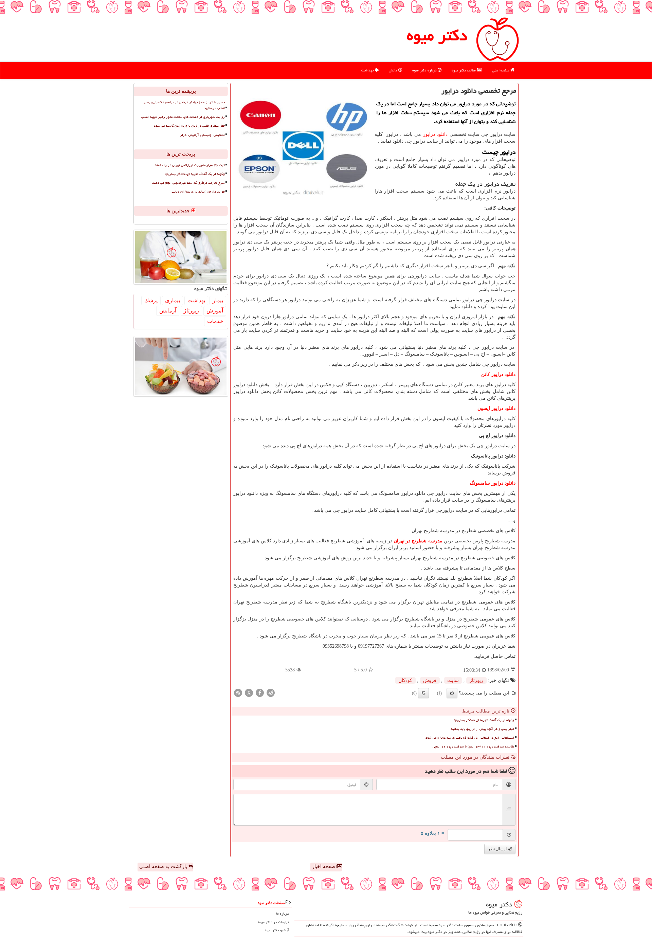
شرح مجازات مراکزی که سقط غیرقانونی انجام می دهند (188, 182)
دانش (393, 70)
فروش (429, 680)
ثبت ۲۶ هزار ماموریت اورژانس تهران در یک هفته (190, 165)
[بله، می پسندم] (452, 693)
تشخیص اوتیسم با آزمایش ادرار (202, 134)
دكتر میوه (436, 35)
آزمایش (167, 310)
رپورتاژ (476, 680)
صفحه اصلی (501, 70)
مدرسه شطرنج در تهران (418, 540)
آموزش (214, 310)
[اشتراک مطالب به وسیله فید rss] (238, 692)
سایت (453, 680)
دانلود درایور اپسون (496, 408)
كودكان (405, 680)
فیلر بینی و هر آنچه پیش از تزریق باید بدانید (482, 728)
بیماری (172, 300)
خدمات (215, 321)
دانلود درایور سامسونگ (492, 483)
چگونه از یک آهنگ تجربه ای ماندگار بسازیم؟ (484, 720)
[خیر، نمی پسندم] (423, 693)
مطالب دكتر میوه (464, 70)
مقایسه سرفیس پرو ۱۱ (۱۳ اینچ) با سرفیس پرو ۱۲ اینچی (473, 746)
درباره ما (282, 913)
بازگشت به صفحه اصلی (163, 866)
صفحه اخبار (324, 866)
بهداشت (368, 70)
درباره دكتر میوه (425, 70)
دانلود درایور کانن (498, 374)
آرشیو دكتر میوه (277, 930)
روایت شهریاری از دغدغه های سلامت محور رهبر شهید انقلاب (183, 116)
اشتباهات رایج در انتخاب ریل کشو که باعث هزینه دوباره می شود (469, 737)
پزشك (151, 300)
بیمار (218, 300)
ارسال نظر (498, 849)
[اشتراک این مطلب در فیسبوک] (260, 692)
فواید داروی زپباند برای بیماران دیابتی (198, 191)
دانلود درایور (435, 134)
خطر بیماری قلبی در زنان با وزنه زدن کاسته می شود (189, 125)
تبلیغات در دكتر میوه (273, 921)
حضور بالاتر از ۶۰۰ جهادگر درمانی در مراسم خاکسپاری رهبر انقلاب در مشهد (184, 105)
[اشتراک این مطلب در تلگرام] (270, 692)
